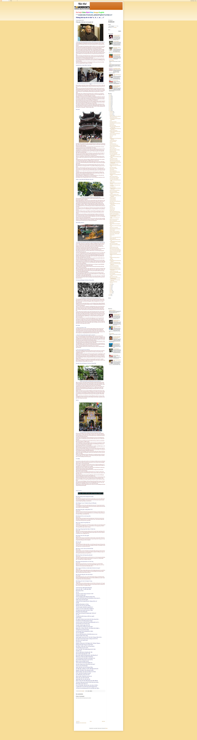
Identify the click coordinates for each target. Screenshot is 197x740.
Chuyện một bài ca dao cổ (113, 117)
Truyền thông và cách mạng (114, 159)
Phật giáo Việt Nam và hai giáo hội (114, 231)
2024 (110, 97)
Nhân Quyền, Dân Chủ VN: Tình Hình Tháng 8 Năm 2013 (115, 278)
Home (91, 721)
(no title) (110, 63)
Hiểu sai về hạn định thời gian (114, 145)
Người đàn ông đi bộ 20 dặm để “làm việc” (116, 321)
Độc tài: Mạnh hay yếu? (113, 167)
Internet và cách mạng (113, 134)
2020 (110, 102)
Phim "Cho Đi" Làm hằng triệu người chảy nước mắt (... (115, 127)
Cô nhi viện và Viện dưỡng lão (114, 178)
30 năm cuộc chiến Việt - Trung (114, 194)
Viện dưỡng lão (112, 169)
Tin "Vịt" (111, 256)
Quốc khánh (111, 259)
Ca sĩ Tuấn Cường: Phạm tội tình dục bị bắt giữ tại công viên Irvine (116, 86)
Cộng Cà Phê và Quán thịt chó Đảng (115, 244)
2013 (110, 110)
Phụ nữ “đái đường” (116, 41)
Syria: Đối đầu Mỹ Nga (113, 141)
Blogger (106, 728)
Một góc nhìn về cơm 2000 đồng (114, 248)
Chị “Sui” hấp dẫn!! (112, 273)
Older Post (103, 721)
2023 (110, 98)
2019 (110, 103)
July (110, 285)
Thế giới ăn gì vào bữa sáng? (114, 271)
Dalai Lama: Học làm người (113, 243)
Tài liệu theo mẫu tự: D (112, 310)
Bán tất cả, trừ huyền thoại (113, 281)
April (110, 289)
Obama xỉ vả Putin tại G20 (113, 220)
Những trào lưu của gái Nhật (114, 227)
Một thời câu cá (112, 222)
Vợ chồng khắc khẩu (113, 198)
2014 (110, 109)
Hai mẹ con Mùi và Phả (113, 148)
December (111, 111)
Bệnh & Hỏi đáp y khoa (116, 343)
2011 (110, 295)
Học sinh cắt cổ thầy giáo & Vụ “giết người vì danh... (115, 155)
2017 (110, 105)
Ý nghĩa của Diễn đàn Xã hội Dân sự (115, 146)
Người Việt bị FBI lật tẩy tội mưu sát (115, 211)
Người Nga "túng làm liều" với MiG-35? (115, 116)
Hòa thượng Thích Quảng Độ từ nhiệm (115, 272)
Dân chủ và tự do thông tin (113, 191)
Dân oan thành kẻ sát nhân (113, 158)
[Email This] (87, 691)
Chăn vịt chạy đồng (112, 205)
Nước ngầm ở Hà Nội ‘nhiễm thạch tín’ (115, 201)
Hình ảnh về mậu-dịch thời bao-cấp (115, 133)
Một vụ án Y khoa (112, 147)
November (111, 112)
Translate (115, 27)
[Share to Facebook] (90, 691)
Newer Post (77, 721)
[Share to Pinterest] (91, 691)
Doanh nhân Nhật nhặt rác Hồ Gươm (115, 221)
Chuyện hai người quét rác (113, 130)
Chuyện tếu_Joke (112, 209)
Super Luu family (111, 60)
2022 (110, 99)
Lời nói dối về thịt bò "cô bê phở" (114, 177)
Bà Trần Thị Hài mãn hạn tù (113, 152)
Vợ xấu (111, 120)
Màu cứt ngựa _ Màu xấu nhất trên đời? (116, 48)
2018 (110, 104)
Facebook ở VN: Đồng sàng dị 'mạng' (115, 262)
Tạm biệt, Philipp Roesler (113, 140)
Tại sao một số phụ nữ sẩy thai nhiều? (115, 212)
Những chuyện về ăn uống (113, 276)
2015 (110, 108)
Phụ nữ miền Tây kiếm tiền (113, 153)
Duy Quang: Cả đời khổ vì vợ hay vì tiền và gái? (116, 35)
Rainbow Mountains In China (114, 247)
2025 (110, 96)
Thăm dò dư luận (115, 80)
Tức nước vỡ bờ (112, 202)
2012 (110, 294)
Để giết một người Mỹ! (113, 151)
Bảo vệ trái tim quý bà (113, 125)
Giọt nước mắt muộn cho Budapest (114, 190)
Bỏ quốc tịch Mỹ (112, 124)
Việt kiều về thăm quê (113, 238)
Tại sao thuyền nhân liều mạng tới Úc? (115, 249)
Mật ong (111, 137)
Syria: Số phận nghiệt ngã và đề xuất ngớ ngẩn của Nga (115, 215)
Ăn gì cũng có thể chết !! (113, 121)
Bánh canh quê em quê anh (114, 176)
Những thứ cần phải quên (113, 253)
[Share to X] (89, 691)
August (111, 284)
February (111, 291)
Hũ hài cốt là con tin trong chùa (114, 265)
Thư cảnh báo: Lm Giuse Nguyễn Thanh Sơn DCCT (117, 69)
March (111, 290)
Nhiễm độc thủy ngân (113, 197)
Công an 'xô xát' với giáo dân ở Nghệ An (115, 250)
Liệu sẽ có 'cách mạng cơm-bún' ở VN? (115, 237)
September (111, 115)
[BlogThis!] (88, 691)
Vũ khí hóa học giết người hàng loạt (115, 232)
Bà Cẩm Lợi (111, 206)
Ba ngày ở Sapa (112, 210)
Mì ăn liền (111, 142)
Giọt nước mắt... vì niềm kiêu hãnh (114, 233)
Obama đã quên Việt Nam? (113, 168)
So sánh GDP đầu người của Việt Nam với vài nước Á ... (115, 242)
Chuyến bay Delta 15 (113, 173)
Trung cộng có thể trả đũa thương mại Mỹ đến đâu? (116, 54)
